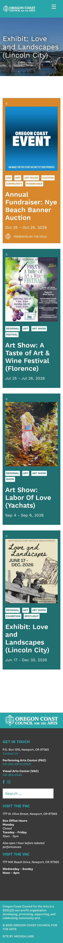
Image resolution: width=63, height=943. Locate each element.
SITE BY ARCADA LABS (18, 936)
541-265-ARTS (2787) (17, 764)
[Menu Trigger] (56, 9)
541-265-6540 (12, 775)
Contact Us (10, 754)
